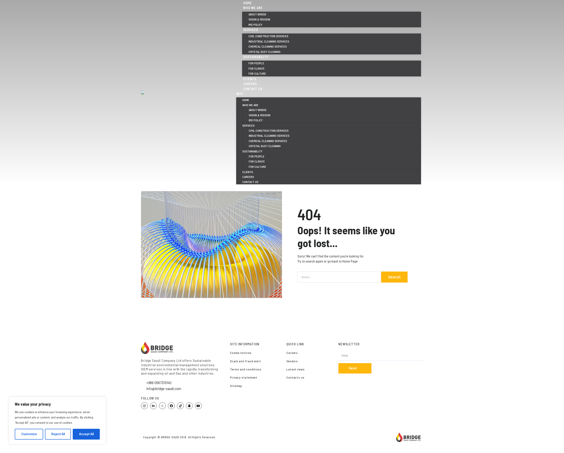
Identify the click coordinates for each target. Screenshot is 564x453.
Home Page (350, 261)
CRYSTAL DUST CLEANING (265, 146)
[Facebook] (171, 405)
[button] (328, 93)
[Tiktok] (180, 405)
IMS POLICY (256, 120)
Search (394, 277)
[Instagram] (144, 405)
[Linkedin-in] (153, 405)
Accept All (86, 434)
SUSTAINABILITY (255, 57)
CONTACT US (252, 89)
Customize (29, 434)
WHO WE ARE (252, 8)
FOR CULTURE (257, 166)
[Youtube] (198, 405)
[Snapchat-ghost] (189, 405)
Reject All (58, 434)
